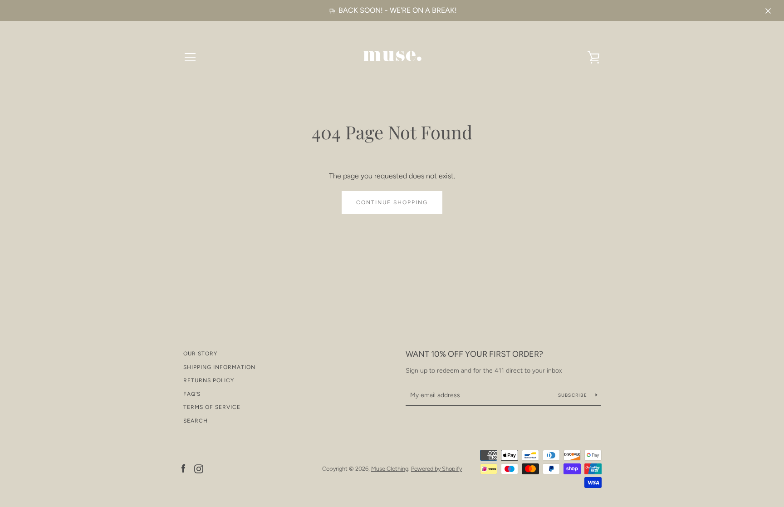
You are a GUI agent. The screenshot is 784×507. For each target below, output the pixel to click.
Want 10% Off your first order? (474, 354)
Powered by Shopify (436, 468)
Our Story (200, 353)
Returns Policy (208, 380)
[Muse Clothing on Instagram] (198, 468)
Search (195, 421)
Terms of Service (211, 407)
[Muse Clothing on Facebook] (183, 468)
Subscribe (573, 395)
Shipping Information (219, 367)
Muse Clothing (389, 468)
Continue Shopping (392, 202)
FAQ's (192, 394)
